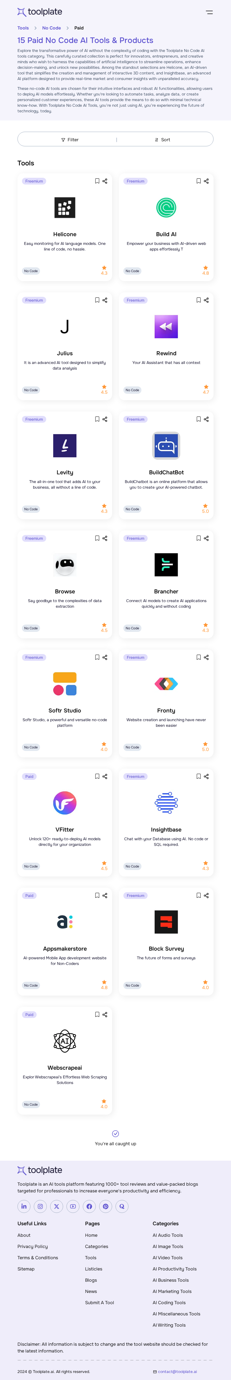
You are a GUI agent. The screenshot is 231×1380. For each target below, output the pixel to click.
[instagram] (40, 1206)
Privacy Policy (32, 1246)
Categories (96, 1246)
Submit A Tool (99, 1303)
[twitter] (56, 1206)
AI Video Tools (168, 1258)
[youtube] (72, 1206)
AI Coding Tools (169, 1303)
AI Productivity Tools (175, 1269)
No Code (51, 28)
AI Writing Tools (169, 1325)
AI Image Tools (168, 1246)
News (91, 1291)
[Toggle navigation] (209, 12)
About (23, 1235)
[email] (186, 1371)
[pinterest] (105, 1206)
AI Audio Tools (168, 1235)
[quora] (121, 1206)
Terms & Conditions (37, 1258)
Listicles (93, 1269)
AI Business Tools (171, 1280)
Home (91, 1235)
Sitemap (26, 1269)
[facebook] (89, 1206)
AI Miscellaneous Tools (176, 1314)
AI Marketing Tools (172, 1291)
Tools (23, 28)
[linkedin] (23, 1206)
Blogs (91, 1280)
